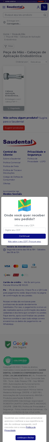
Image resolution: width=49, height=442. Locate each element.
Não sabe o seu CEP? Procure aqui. (24, 241)
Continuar (24, 236)
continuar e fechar (25, 438)
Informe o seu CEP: (24, 225)
